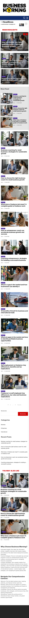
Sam (2, 49)
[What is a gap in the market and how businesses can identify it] (14, 273)
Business (4, 40)
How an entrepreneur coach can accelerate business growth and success (12, 232)
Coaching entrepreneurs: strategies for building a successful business (14, 259)
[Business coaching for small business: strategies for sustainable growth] (6, 98)
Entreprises (4, 428)
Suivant (19, 404)
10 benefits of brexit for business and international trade (14, 312)
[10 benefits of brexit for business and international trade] (14, 299)
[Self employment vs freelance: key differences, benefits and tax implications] (14, 353)
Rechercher (4, 410)
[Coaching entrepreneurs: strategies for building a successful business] (14, 247)
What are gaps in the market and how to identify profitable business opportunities (14, 339)
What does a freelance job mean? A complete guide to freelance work (20, 121)
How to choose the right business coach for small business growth (12, 44)
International (4, 432)
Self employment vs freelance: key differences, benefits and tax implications (13, 367)
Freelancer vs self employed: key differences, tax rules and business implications (13, 395)
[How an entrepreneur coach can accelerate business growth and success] (14, 219)
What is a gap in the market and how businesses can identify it (14, 285)
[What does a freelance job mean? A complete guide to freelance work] (6, 122)
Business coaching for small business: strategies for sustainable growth (12, 62)
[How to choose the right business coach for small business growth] (19, 25)
